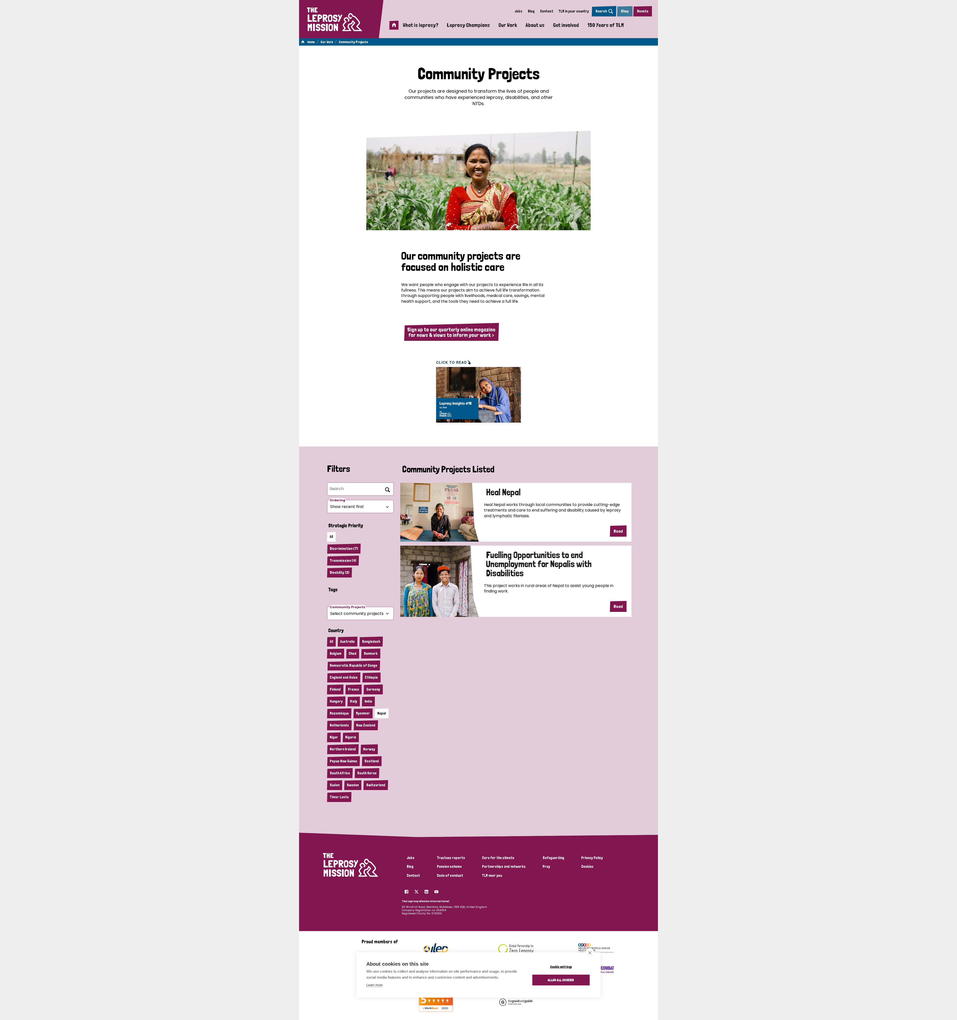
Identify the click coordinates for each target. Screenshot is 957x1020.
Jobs (518, 11)
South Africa (340, 773)
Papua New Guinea (343, 761)
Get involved (566, 25)
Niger (334, 737)
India (368, 701)
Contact (546, 11)
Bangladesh (371, 641)
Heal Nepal (503, 492)
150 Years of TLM (605, 25)
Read (618, 531)
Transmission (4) (343, 560)
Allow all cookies (561, 980)
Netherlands (339, 725)
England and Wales (344, 677)
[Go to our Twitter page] (416, 890)
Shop (625, 11)
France (353, 689)
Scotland (371, 761)
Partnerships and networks (504, 866)
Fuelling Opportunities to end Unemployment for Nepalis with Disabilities (539, 564)
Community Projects (353, 42)
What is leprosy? (420, 25)
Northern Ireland (343, 749)
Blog (531, 11)
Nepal (381, 713)
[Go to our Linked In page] (426, 890)
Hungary (336, 701)
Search (601, 11)
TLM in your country (573, 11)
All (331, 536)
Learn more (374, 985)
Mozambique (339, 713)
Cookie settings (561, 967)
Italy (353, 701)
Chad (352, 653)
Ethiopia (371, 677)
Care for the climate (498, 858)
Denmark (371, 653)
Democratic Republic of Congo (353, 665)
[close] (590, 952)
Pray (546, 866)
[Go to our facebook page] (406, 890)
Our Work (507, 25)
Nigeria (350, 737)
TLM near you (492, 875)
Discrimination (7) (344, 548)
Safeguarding (553, 858)
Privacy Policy (592, 858)
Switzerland (375, 785)
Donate (642, 11)
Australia (347, 641)
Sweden (353, 785)
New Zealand (365, 725)
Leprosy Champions (468, 25)
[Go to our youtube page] (436, 890)
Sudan (334, 785)
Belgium (335, 653)
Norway (369, 749)
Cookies (587, 866)
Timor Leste (339, 797)
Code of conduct (450, 875)
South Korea (367, 773)
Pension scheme (449, 866)
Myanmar (363, 713)
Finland (335, 689)
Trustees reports (451, 858)
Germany (373, 689)
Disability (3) (339, 572)
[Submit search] (386, 489)
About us (535, 25)
